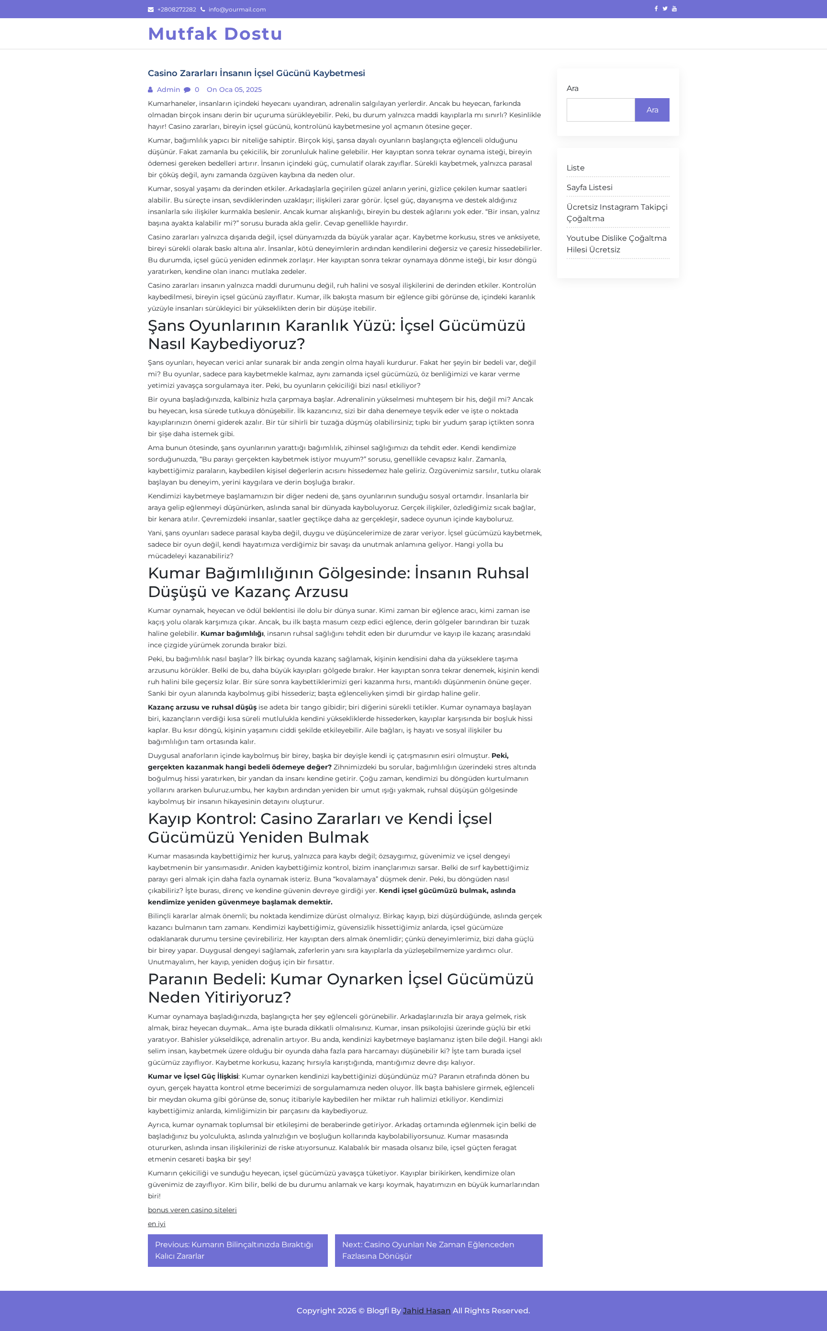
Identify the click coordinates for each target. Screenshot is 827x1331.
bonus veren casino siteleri (192, 1210)
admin (167, 89)
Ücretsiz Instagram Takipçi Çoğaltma (617, 213)
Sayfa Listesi (590, 187)
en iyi (157, 1223)
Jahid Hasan (427, 1310)
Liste (576, 167)
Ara (573, 88)
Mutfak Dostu (215, 33)
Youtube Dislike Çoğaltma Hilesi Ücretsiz (617, 244)
